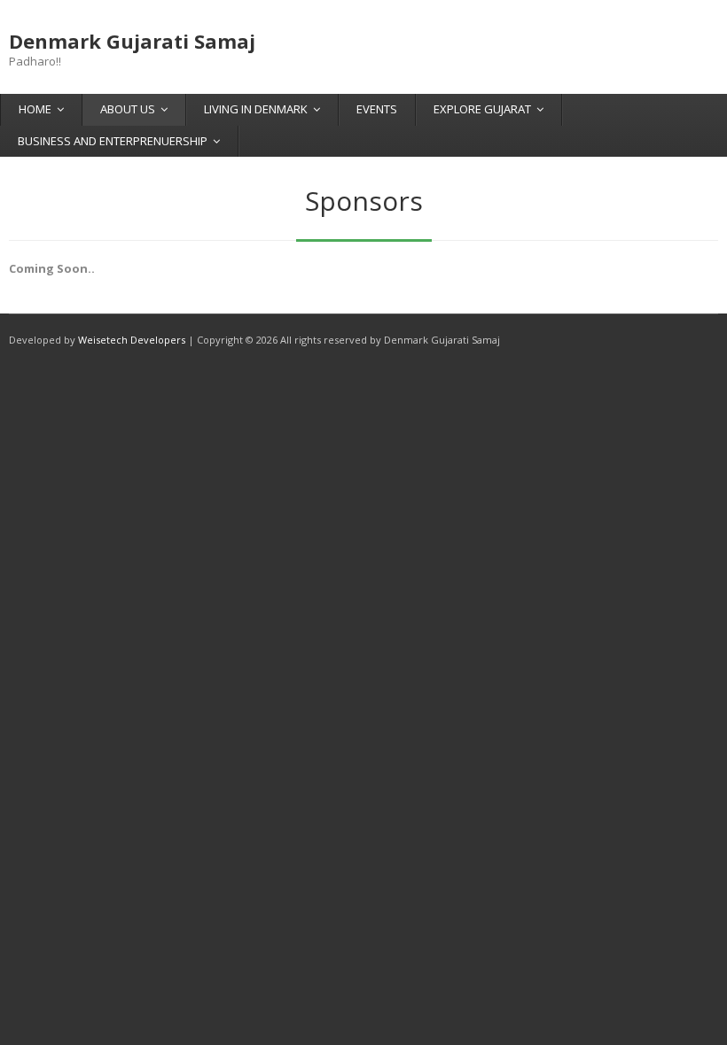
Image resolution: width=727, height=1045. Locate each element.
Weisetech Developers (131, 339)
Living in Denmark (256, 109)
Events (376, 109)
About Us (127, 109)
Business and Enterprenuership (112, 141)
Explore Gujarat (482, 109)
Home (35, 109)
